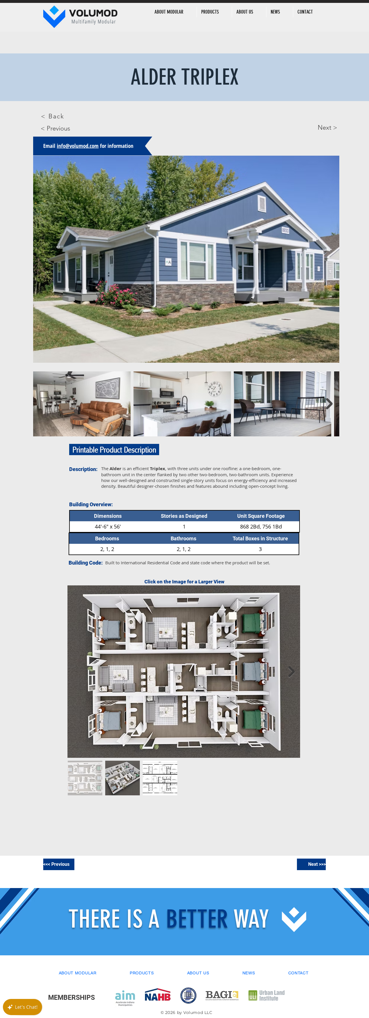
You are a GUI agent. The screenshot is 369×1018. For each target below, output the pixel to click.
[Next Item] (329, 404)
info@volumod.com (78, 146)
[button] (173, 12)
